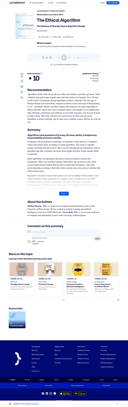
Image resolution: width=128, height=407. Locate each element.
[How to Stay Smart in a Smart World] (106, 269)
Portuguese (86, 379)
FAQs (33, 367)
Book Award (36, 359)
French (102, 379)
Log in (55, 64)
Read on (64, 193)
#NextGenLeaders (38, 354)
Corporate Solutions (107, 367)
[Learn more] (42, 73)
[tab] (63, 299)
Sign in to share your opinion (39, 238)
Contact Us (35, 371)
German (27, 379)
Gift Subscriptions (106, 363)
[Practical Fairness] (50, 269)
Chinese (70, 379)
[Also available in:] (22, 98)
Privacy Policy (22, 385)
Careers (34, 363)
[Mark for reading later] (22, 81)
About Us (35, 350)
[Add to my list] (22, 86)
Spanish (41, 379)
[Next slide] (118, 300)
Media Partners (82, 354)
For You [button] (50, 3)
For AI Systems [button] (61, 3)
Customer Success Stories (63, 359)
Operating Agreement (77, 385)
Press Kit (57, 363)
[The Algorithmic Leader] (22, 269)
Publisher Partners (83, 350)
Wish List (58, 350)
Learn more (35, 404)
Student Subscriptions (107, 359)
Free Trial (103, 350)
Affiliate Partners (83, 359)
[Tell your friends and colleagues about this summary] (22, 92)
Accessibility (106, 385)
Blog (56, 354)
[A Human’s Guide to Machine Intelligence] (78, 269)
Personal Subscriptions (108, 354)
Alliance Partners (83, 363)
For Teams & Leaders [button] (36, 3)
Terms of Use (48, 385)
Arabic (115, 379)
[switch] (64, 57)
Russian (56, 379)
